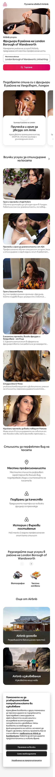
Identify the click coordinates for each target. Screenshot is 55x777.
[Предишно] (22, 564)
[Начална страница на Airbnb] (5, 4)
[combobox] (26, 59)
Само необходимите (26, 754)
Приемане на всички (26, 747)
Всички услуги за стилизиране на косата (24, 159)
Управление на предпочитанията (27, 760)
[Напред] (31, 564)
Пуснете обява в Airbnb (36, 4)
